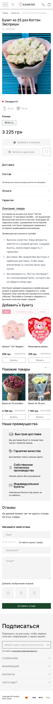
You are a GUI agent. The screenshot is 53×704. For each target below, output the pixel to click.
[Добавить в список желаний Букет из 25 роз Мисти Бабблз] (22, 377)
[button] (26, 658)
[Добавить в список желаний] (47, 152)
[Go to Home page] (26, 4)
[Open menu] (5, 4)
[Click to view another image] (19, 89)
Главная (5, 13)
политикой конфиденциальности (24, 651)
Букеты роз (15, 13)
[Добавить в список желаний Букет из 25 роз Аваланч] (48, 377)
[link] (13, 330)
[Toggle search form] (13, 4)
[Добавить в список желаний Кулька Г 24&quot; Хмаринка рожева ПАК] (22, 320)
